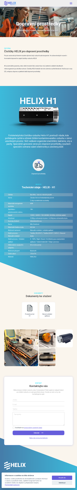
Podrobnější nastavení (12, 485)
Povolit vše (62, 477)
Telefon (15, 409)
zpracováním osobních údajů (33, 427)
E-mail (15, 404)
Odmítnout (62, 483)
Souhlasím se (28, 427)
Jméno (15, 400)
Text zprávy (17, 414)
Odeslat (37, 433)
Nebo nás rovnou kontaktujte (38, 438)
